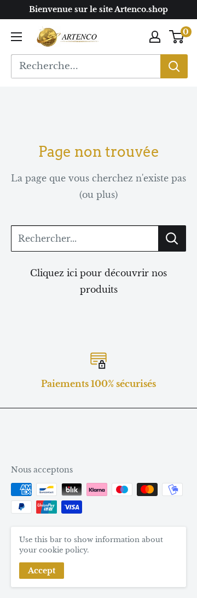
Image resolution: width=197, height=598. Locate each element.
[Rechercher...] (172, 238)
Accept (41, 571)
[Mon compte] (154, 37)
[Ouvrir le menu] (16, 36)
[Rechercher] (174, 66)
